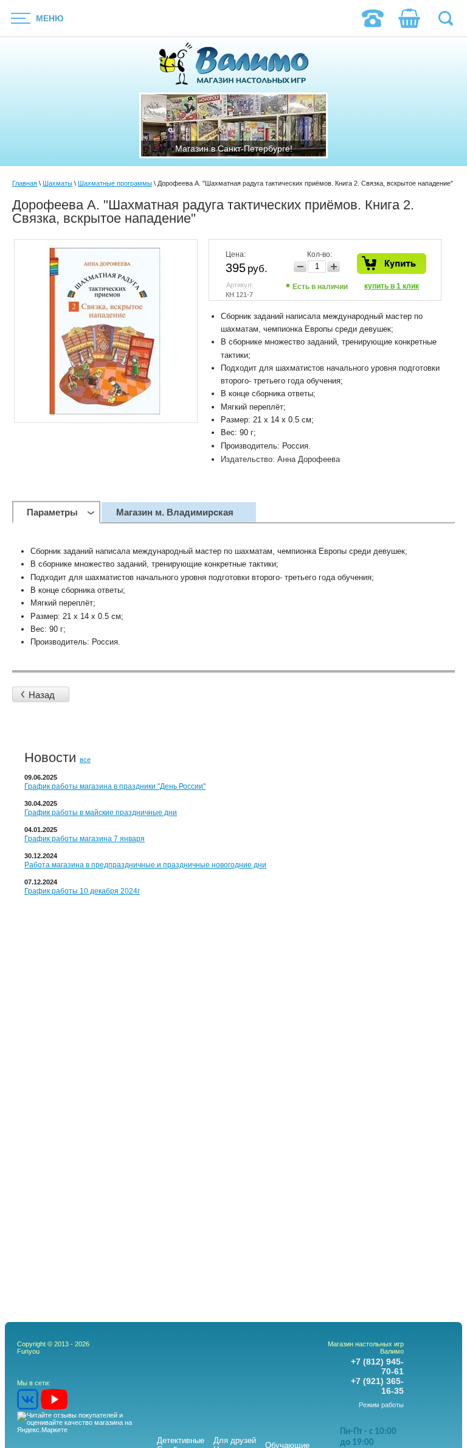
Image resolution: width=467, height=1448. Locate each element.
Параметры (52, 512)
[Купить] (391, 263)
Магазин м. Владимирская (175, 512)
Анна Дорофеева (308, 459)
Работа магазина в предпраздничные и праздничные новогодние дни (145, 865)
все (85, 759)
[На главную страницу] (233, 64)
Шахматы (57, 183)
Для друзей (234, 1440)
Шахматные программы (115, 183)
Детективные (180, 1440)
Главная (24, 183)
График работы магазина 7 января (84, 838)
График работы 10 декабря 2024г (82, 891)
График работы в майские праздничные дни (100, 812)
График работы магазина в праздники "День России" (115, 786)
